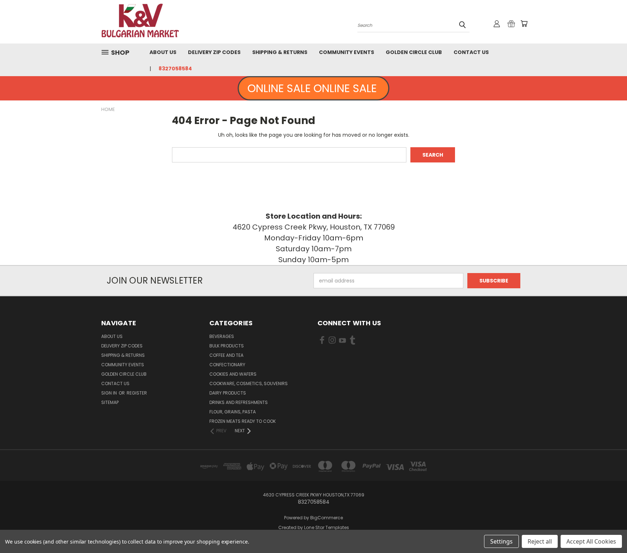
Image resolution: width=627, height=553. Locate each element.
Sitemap (110, 402)
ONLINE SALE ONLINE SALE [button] (313, 88)
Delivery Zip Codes (214, 52)
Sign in (109, 393)
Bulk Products (226, 346)
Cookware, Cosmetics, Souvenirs (248, 383)
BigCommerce (326, 518)
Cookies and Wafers (233, 374)
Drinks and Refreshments (238, 402)
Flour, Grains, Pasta (232, 412)
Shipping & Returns (279, 52)
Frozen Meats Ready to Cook (242, 421)
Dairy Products (227, 393)
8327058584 (175, 68)
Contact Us (471, 52)
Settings (501, 541)
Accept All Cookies (591, 541)
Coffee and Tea (226, 355)
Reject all (540, 541)
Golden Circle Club (414, 52)
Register (137, 393)
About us (162, 52)
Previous (608, 530)
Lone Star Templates (326, 527)
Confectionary (227, 365)
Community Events (346, 52)
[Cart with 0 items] (524, 23)
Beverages (221, 336)
